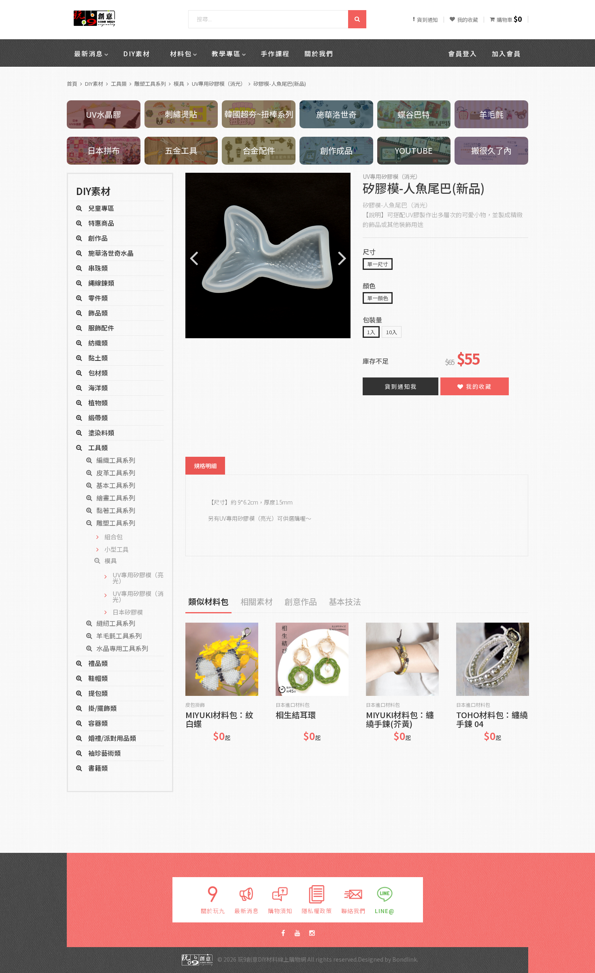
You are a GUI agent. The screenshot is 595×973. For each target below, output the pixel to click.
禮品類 (98, 663)
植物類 (98, 402)
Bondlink (404, 959)
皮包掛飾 (195, 705)
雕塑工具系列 (150, 83)
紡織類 (98, 343)
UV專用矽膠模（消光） (219, 83)
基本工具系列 (115, 485)
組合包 (113, 536)
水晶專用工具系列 (122, 648)
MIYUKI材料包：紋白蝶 (219, 719)
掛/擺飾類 (102, 708)
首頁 (72, 83)
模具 (179, 83)
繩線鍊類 (101, 283)
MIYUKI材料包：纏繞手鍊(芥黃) (400, 719)
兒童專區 (101, 208)
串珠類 (98, 268)
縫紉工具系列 (115, 623)
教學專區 (226, 53)
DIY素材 (136, 53)
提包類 (98, 693)
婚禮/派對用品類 (112, 738)
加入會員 (506, 53)
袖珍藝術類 (104, 753)
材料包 (181, 53)
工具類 (119, 83)
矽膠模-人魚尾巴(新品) (279, 83)
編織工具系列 (115, 460)
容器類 (98, 723)
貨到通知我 (401, 386)
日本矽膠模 (128, 612)
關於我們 (319, 53)
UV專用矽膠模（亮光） (138, 577)
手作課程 (275, 53)
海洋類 (98, 387)
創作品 (98, 238)
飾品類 (98, 313)
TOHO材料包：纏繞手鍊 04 (492, 719)
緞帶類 (98, 417)
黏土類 (98, 357)
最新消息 (88, 53)
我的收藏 (478, 386)
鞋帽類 (98, 678)
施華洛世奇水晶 (111, 253)
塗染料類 (101, 432)
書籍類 (98, 768)
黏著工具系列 (115, 510)
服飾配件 (101, 328)
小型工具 (116, 549)
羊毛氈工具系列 (119, 635)
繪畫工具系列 (115, 497)
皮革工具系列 (115, 472)
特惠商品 (101, 223)
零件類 (98, 298)
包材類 (98, 372)
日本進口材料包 (293, 705)
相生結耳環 (296, 715)
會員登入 (462, 53)
